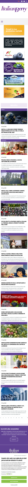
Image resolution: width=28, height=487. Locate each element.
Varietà (3, 323)
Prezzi (3, 109)
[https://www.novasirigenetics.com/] (14, 31)
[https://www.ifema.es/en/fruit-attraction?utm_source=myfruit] (14, 93)
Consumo (3, 140)
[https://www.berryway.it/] (14, 68)
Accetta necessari (14, 481)
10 (21, 417)
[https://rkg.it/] (14, 56)
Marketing (4, 263)
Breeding (3, 171)
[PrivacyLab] (9, 474)
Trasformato (4, 234)
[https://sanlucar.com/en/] (14, 81)
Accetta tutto (14, 477)
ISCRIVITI (14, 439)
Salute (3, 292)
